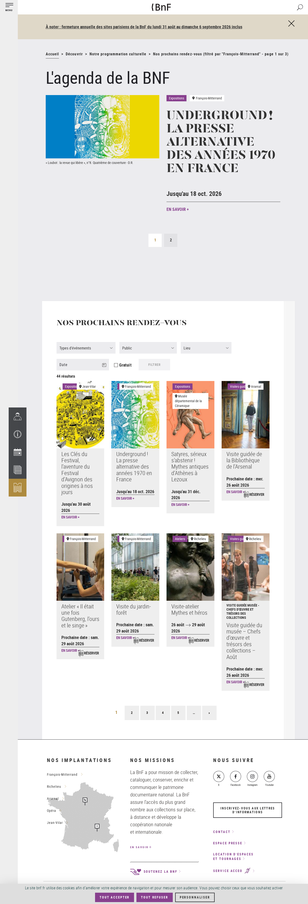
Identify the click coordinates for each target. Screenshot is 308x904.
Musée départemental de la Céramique (188, 401)
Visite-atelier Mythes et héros (189, 609)
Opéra (51, 810)
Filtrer (154, 364)
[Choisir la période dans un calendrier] (107, 368)
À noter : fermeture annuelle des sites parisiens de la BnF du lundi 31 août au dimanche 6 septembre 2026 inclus (144, 27)
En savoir (139, 847)
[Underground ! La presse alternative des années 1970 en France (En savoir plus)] (103, 126)
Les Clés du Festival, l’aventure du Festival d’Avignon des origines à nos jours (77, 473)
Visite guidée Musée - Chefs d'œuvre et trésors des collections (242, 611)
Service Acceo (228, 871)
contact (221, 832)
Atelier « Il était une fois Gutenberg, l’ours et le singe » (80, 615)
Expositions (72, 386)
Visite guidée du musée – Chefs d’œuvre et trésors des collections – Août (244, 641)
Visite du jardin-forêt (133, 609)
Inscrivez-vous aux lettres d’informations (247, 810)
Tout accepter (114, 897)
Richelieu (200, 538)
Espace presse (227, 843)
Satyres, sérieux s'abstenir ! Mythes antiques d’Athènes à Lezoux (190, 466)
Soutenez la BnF (159, 871)
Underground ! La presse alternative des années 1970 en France (221, 142)
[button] (17, 434)
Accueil (52, 54)
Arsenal (256, 386)
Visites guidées (240, 386)
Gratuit (125, 365)
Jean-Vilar (89, 386)
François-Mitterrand (138, 386)
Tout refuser (154, 897)
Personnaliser (195, 897)
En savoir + (178, 209)
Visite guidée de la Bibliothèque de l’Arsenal (244, 460)
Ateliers (180, 538)
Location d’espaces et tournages (233, 856)
